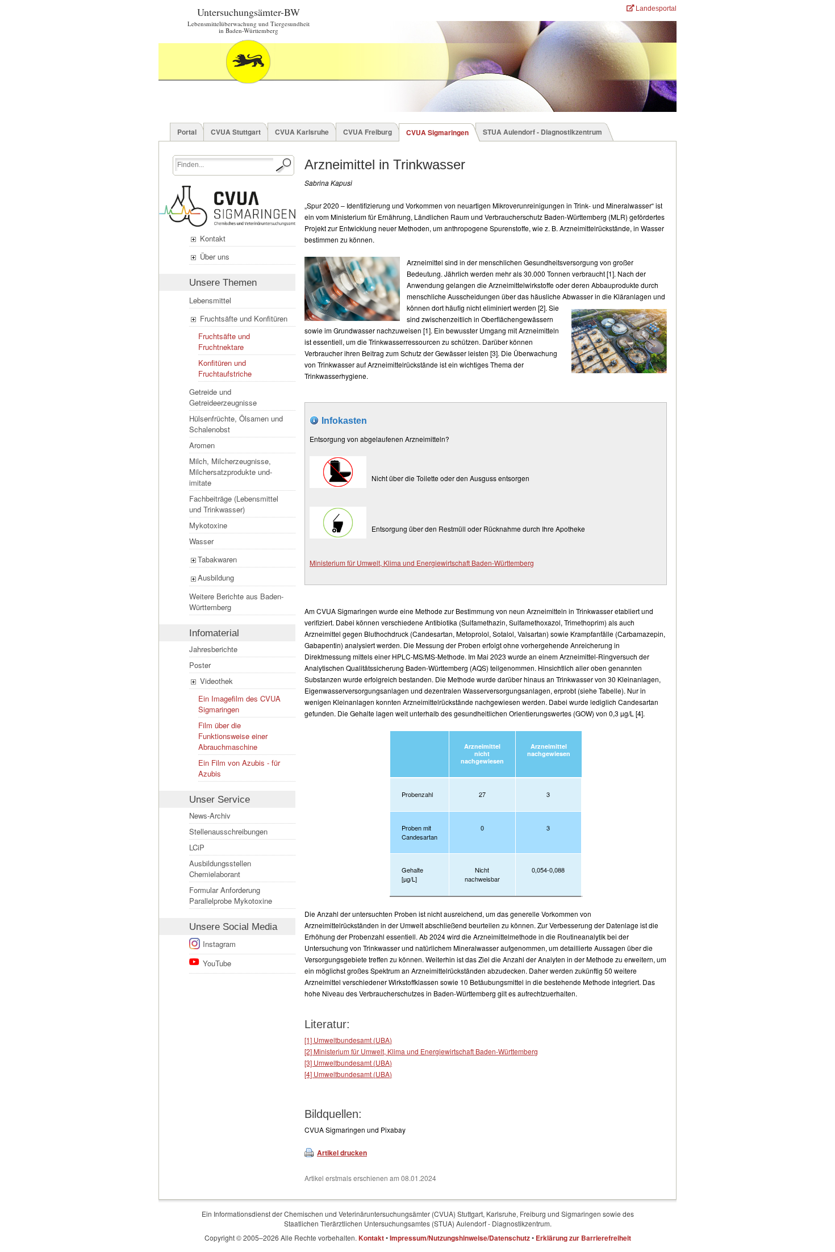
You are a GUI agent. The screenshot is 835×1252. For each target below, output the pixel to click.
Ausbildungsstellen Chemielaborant (220, 868)
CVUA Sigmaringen (437, 132)
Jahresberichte (213, 649)
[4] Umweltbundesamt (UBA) (348, 1074)
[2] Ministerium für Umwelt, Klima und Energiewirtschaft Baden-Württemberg (421, 1051)
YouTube (217, 963)
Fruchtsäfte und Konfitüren (242, 318)
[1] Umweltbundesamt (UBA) (348, 1040)
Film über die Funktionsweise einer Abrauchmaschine (233, 736)
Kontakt (212, 238)
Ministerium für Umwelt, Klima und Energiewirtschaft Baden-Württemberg (422, 562)
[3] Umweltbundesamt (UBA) (348, 1062)
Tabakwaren (217, 559)
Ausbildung (216, 577)
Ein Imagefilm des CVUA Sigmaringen (239, 704)
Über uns (213, 256)
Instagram (219, 943)
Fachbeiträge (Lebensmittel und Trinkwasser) (233, 504)
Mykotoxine (208, 525)
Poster (200, 665)
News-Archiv (210, 815)
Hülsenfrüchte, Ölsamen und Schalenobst (236, 424)
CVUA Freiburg (367, 132)
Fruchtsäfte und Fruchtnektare (224, 341)
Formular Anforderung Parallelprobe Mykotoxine (230, 895)
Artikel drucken (342, 1152)
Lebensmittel (210, 300)
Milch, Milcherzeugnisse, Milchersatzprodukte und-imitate (230, 472)
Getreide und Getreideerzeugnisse (223, 397)
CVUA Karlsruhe (302, 132)
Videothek (215, 680)
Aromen (202, 445)
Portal (187, 132)
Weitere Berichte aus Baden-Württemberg (236, 601)
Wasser (201, 541)
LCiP (196, 847)
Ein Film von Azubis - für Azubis (239, 768)
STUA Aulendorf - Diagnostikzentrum (542, 132)
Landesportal (655, 8)
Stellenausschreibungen (228, 831)
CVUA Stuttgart (236, 132)
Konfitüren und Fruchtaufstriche (225, 368)
